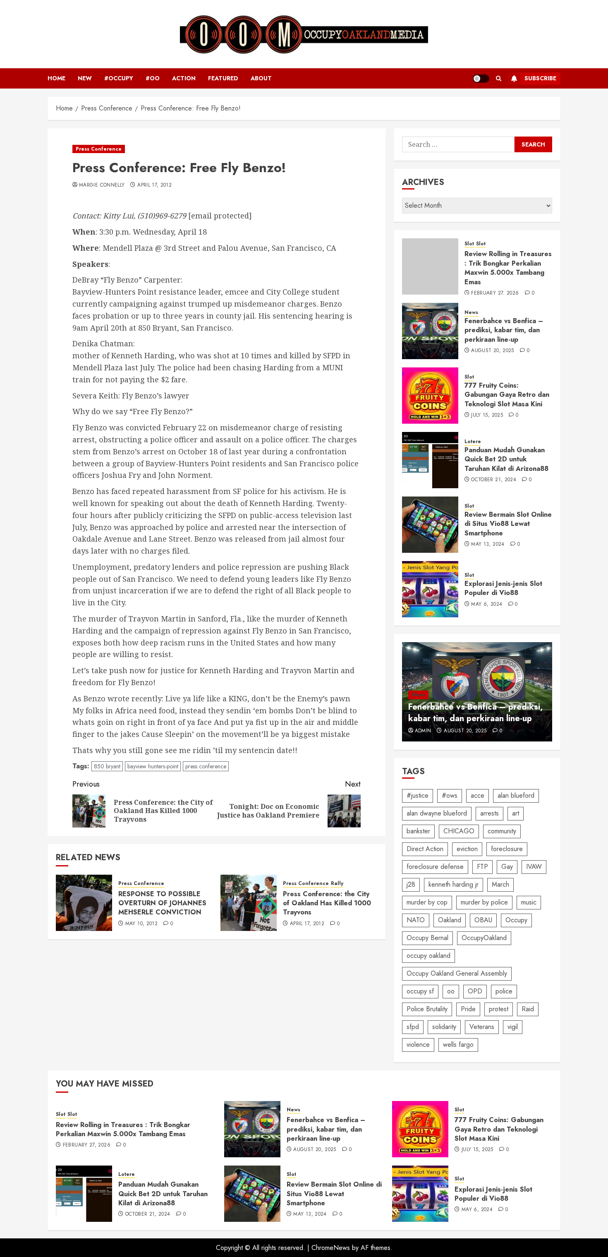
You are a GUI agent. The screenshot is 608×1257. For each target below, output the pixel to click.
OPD (475, 991)
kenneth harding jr (453, 884)
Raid (528, 1009)
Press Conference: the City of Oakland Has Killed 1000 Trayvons (327, 903)
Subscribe (540, 78)
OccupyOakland (484, 938)
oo (451, 991)
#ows (449, 795)
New (85, 78)
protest (498, 1009)
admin (423, 731)
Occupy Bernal (427, 938)
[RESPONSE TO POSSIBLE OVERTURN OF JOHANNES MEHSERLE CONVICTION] (84, 903)
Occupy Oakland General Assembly (457, 973)
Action (184, 78)
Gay (507, 866)
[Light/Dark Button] (481, 78)
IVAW (534, 866)
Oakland (449, 920)
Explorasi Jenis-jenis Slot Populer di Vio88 (503, 588)
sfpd (413, 1027)
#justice (417, 795)
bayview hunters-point (152, 766)
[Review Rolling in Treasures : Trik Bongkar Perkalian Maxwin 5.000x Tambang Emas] (430, 266)
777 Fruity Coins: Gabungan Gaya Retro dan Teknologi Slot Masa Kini (506, 395)
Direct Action (425, 849)
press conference (205, 766)
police (503, 991)
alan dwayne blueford (437, 813)
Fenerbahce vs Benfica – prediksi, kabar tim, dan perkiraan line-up (503, 330)
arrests (489, 813)
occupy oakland (428, 955)
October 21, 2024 (493, 480)
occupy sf (420, 991)
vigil (512, 1027)
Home (56, 78)
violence (418, 1044)
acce (477, 795)
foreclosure (507, 849)
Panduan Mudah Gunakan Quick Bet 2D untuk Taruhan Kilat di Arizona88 (506, 459)
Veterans (481, 1027)
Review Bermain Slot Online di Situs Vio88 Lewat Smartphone (508, 524)
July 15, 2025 (487, 415)
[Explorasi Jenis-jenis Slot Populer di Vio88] (430, 589)
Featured (223, 78)
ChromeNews (330, 1247)
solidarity (444, 1027)
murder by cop (427, 902)
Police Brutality (427, 1009)
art (515, 813)
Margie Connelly (101, 185)
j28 (411, 884)
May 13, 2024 (487, 544)
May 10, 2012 (141, 924)
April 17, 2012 (154, 185)
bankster (418, 831)
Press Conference (99, 149)
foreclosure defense (435, 866)
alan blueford (516, 795)
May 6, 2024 (486, 604)
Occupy (516, 920)
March (500, 884)
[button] (498, 78)
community (502, 831)
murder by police (484, 902)
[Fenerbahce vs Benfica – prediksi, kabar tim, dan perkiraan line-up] (430, 331)
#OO (153, 78)
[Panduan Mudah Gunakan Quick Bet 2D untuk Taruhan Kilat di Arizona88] (430, 460)
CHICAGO (458, 831)
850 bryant (107, 766)
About (261, 78)
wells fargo (458, 1044)
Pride (468, 1009)
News (471, 312)
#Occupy (118, 78)
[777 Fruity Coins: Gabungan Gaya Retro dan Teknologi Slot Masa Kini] (430, 395)
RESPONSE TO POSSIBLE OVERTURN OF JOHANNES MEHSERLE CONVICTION (162, 903)
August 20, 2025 (492, 351)
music (528, 902)
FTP (482, 866)
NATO (416, 920)
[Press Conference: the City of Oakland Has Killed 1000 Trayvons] (248, 903)
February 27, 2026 (495, 293)
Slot (469, 243)
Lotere (472, 441)
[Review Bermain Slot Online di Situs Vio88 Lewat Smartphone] (430, 525)
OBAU (483, 920)
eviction (467, 849)
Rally (337, 883)
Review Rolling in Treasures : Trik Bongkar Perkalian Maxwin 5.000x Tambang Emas (508, 267)
